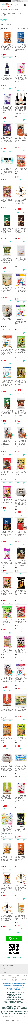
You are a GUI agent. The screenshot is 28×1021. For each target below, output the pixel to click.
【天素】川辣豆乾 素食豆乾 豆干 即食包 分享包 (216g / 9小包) (20, 443)
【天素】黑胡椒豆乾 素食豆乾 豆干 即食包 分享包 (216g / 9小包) (6, 443)
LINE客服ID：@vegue (8, 965)
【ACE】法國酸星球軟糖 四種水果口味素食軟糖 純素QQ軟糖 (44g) (6, 140)
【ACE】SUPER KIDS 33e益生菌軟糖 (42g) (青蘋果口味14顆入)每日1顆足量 (21, 321)
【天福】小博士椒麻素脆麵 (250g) (20, 621)
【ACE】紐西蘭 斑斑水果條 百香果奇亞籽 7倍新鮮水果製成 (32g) (21, 78)
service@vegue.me (20, 999)
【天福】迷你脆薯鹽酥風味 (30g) (6, 739)
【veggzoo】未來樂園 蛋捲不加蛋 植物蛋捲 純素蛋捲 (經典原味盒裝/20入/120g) (6, 768)
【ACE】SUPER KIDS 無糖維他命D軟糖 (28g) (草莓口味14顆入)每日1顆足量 (7, 383)
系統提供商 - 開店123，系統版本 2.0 (14, 1020)
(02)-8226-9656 (20, 996)
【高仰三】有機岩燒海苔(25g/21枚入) (20, 709)
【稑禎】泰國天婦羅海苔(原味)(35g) (20, 351)
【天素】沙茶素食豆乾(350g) (7, 473)
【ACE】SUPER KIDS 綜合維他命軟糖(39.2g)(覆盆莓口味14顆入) (21, 680)
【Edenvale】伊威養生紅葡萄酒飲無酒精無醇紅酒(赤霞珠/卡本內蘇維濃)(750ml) (6, 918)
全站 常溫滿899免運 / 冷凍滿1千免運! (9, 9)
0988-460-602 (21, 992)
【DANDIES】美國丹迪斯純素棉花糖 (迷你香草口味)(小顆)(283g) (6, 171)
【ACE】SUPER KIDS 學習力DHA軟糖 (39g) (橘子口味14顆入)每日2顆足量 (7, 352)
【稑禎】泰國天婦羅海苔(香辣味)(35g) (6, 501)
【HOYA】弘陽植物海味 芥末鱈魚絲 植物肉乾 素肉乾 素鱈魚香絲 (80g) (21, 47)
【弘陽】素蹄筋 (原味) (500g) (21, 170)
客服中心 (5, 968)
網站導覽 (5, 972)
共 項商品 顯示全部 (21, 28)
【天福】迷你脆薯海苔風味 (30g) (20, 739)
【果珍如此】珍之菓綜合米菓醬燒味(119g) (20, 259)
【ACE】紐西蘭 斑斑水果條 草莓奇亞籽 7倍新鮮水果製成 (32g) (20, 798)
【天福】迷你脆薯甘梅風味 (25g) (6, 651)
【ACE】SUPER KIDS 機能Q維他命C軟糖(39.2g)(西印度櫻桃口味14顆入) (21, 290)
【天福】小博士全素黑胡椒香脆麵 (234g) (20, 651)
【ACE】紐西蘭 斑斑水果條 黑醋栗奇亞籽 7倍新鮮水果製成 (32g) (7, 109)
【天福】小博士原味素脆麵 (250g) (20, 473)
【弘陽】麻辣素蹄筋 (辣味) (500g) (7, 200)
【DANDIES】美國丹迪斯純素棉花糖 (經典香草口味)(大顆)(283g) (20, 768)
